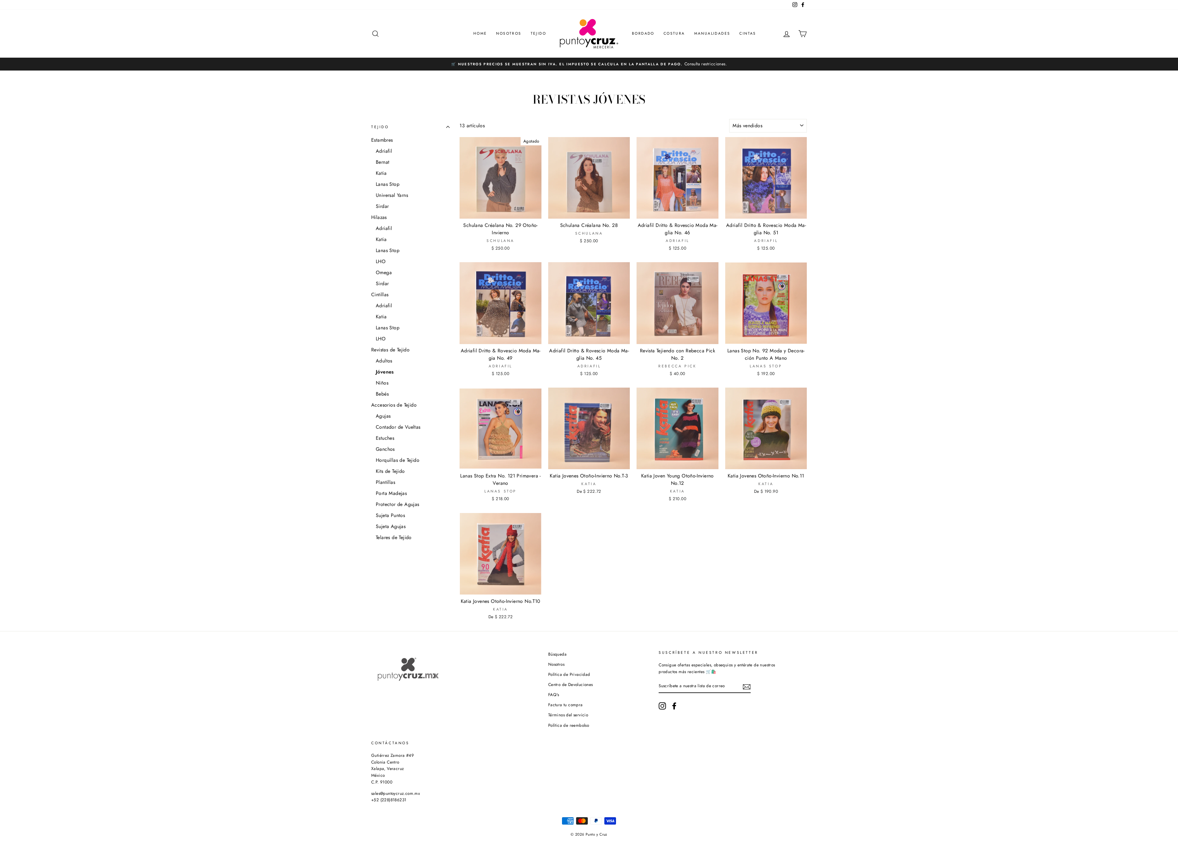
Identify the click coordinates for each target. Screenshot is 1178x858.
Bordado (643, 33)
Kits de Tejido (390, 471)
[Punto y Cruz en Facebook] (674, 706)
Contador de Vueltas (398, 427)
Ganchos (385, 449)
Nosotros (508, 33)
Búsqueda (557, 654)
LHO (381, 261)
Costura (674, 33)
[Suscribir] (747, 686)
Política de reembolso (568, 725)
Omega (384, 272)
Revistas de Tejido (390, 349)
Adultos (384, 360)
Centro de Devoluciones (570, 684)
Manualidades (712, 33)
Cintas (747, 33)
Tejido (538, 33)
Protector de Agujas (397, 504)
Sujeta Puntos (390, 515)
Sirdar (382, 206)
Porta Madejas (391, 493)
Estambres (382, 140)
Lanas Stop (387, 184)
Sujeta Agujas (391, 526)
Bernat (382, 162)
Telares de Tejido (394, 537)
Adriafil (384, 151)
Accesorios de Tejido (394, 404)
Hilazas (379, 217)
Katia (381, 173)
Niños (382, 382)
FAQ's (553, 694)
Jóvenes (385, 371)
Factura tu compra (565, 705)
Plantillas (385, 482)
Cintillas (380, 294)
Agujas (383, 415)
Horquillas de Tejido (397, 460)
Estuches (385, 438)
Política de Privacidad (569, 674)
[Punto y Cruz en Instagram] (662, 706)
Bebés (382, 393)
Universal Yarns (392, 195)
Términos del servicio (568, 715)
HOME (480, 33)
